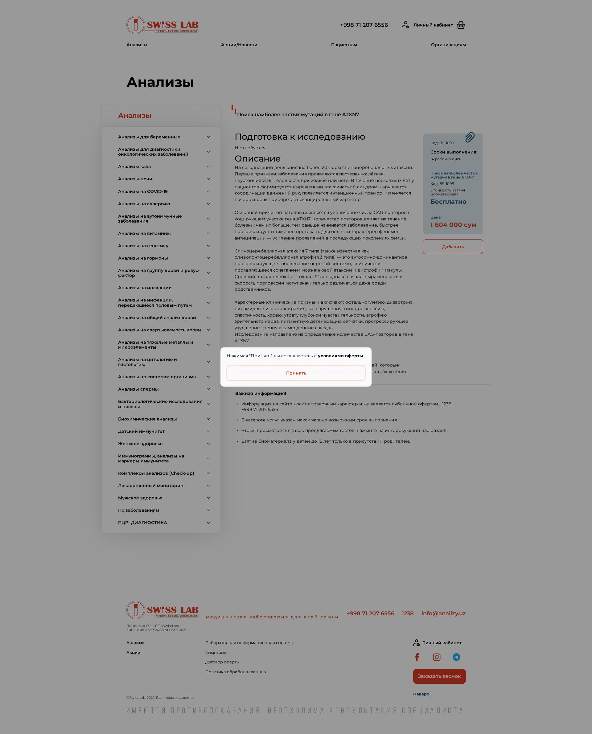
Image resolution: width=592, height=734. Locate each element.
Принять (296, 373)
